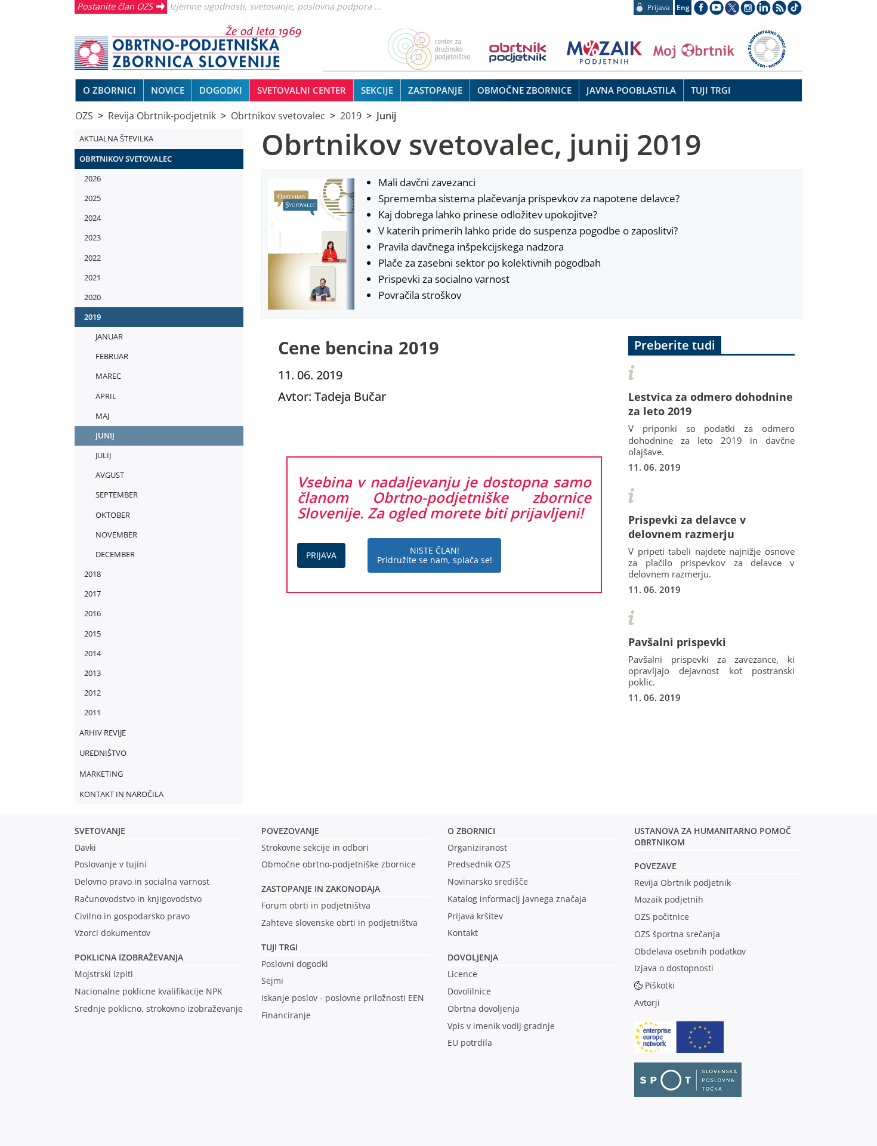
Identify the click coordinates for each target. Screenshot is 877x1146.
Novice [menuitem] (167, 90)
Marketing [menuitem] (101, 773)
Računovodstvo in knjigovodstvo (138, 898)
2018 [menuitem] (92, 574)
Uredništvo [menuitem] (102, 752)
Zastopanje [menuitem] (435, 90)
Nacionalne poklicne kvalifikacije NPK (149, 991)
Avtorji (647, 1002)
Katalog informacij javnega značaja (516, 898)
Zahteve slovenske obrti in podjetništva (339, 922)
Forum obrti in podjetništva (315, 905)
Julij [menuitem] (103, 455)
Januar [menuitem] (109, 336)
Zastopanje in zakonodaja (320, 888)
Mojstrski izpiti (104, 974)
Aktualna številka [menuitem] (116, 138)
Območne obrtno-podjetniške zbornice (338, 864)
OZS (84, 115)
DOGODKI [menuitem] (220, 90)
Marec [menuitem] (108, 375)
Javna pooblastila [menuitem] (631, 90)
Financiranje (286, 1015)
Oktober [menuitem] (112, 514)
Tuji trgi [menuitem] (711, 90)
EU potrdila (469, 1042)
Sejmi (272, 980)
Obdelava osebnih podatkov (690, 951)
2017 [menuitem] (92, 593)
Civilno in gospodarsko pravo (132, 916)
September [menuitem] (116, 494)
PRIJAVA (321, 555)
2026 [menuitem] (92, 178)
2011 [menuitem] (92, 712)
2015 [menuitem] (92, 633)
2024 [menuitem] (92, 217)
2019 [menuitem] (92, 316)
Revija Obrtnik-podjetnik (162, 115)
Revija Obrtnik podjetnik (682, 882)
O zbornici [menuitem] (109, 90)
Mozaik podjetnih (668, 899)
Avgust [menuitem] (109, 474)
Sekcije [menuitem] (377, 90)
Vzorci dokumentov (112, 932)
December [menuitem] (115, 554)
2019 (351, 115)
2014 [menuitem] (92, 653)
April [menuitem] (105, 396)
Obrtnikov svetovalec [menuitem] (125, 158)
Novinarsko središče (487, 881)
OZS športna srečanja (677, 934)
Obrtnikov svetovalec (278, 115)
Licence (462, 974)
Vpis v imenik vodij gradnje (501, 1025)
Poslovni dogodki (294, 963)
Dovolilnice (469, 991)
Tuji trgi (279, 947)
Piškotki (660, 985)
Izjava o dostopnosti (674, 968)
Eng (683, 7)
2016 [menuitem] (92, 613)
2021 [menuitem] (92, 277)
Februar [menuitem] (111, 356)
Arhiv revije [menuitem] (102, 732)
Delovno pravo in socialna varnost (142, 881)
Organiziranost (477, 847)
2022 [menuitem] (92, 257)
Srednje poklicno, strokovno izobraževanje (159, 1008)
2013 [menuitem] (92, 673)
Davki (85, 847)
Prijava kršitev (475, 916)
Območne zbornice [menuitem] (524, 90)
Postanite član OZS (115, 6)
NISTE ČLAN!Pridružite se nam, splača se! (434, 555)
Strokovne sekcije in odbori (315, 847)
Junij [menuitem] (105, 435)
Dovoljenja (472, 957)
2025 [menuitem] (92, 198)
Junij (386, 115)
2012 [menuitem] (92, 692)
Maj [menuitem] (102, 415)
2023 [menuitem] (92, 237)
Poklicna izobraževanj (126, 957)
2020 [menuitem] (92, 297)
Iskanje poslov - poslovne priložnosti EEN (342, 997)
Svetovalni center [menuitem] (301, 90)
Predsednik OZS (479, 864)
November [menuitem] (116, 534)
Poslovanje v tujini (111, 864)
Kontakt (462, 932)
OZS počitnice (661, 916)
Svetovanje (100, 830)
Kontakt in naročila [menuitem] (121, 794)
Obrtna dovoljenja (483, 1008)
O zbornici (471, 830)
